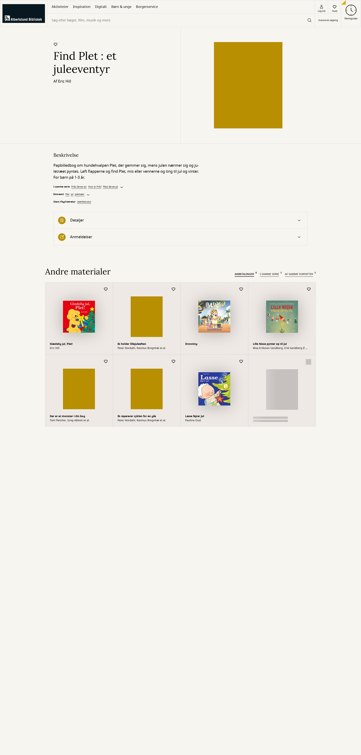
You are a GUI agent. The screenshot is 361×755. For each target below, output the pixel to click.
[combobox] (181, 20)
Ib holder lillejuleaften (132, 344)
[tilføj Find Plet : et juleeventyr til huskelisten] (55, 44)
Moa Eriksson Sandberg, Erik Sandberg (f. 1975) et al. (279, 348)
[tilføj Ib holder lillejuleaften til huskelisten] (173, 289)
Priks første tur (79, 186)
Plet (67, 194)
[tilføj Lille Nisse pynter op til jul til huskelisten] (309, 289)
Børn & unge (121, 6)
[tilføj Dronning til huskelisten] (241, 289)
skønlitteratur (84, 201)
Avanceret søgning (328, 20)
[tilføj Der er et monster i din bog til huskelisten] (106, 361)
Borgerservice (147, 6)
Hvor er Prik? (95, 186)
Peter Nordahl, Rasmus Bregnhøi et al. (142, 348)
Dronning (191, 344)
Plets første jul (110, 186)
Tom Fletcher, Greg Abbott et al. (70, 420)
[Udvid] (121, 187)
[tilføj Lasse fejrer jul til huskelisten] (241, 361)
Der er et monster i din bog (67, 416)
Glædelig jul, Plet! (61, 344)
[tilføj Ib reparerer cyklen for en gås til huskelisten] (173, 361)
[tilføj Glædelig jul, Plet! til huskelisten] (106, 289)
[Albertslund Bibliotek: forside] (23, 13)
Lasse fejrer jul (194, 416)
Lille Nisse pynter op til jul (270, 344)
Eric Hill (64, 81)
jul (72, 194)
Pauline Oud (193, 420)
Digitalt (101, 6)
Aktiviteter (60, 6)
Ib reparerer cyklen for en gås (137, 416)
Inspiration (81, 6)
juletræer (79, 194)
